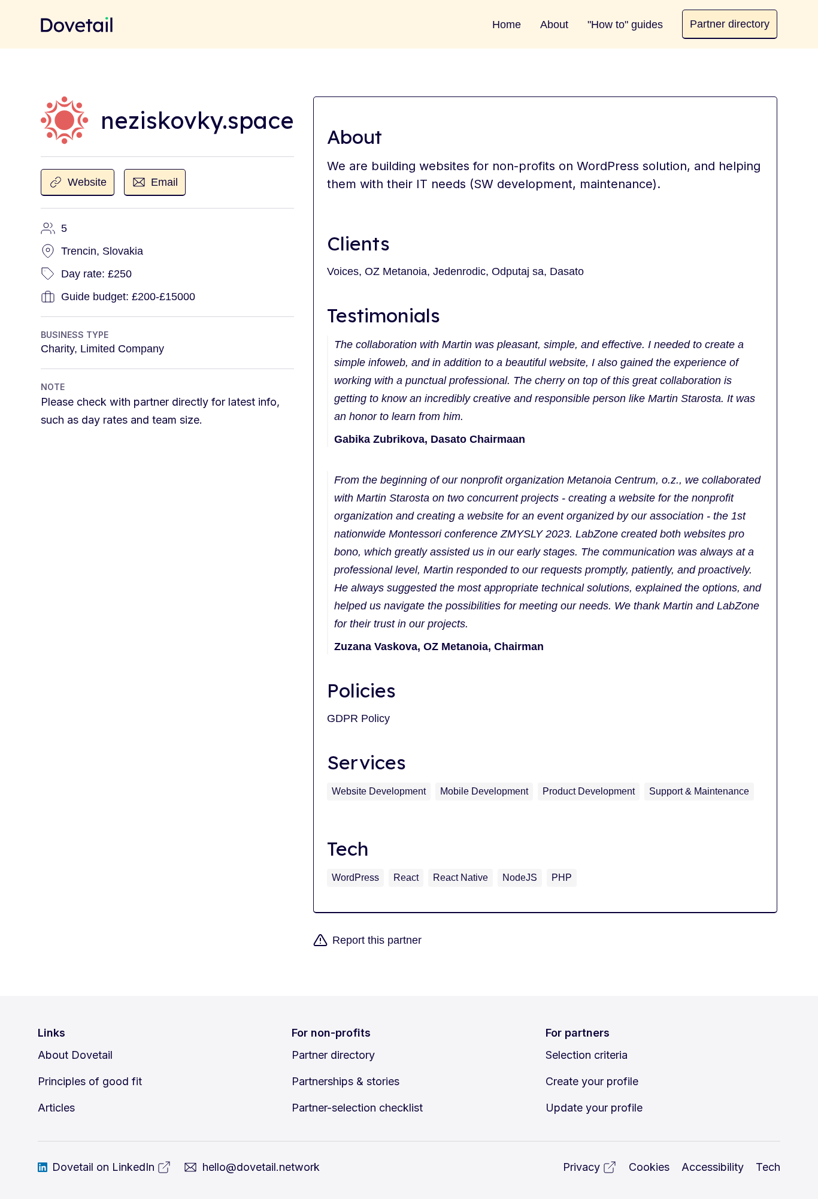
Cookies (649, 1167)
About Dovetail (75, 1055)
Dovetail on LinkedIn (103, 1167)
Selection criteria (587, 1055)
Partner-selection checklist (357, 1107)
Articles (56, 1107)
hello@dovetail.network (261, 1167)
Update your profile (594, 1107)
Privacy (581, 1167)
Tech (768, 1167)
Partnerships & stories (345, 1081)
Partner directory (333, 1055)
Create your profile (592, 1081)
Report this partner (377, 940)
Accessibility (712, 1167)
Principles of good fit (90, 1081)
